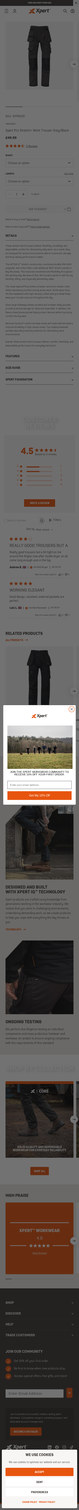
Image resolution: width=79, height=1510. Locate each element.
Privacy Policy (47, 1502)
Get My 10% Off (39, 795)
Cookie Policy (29, 1502)
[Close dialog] (72, 709)
